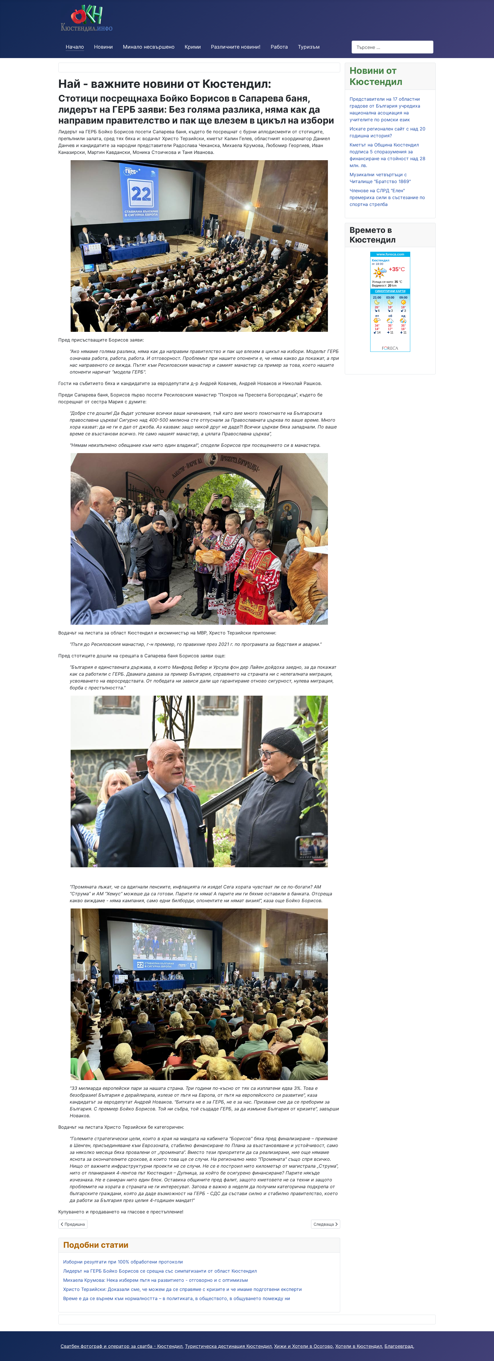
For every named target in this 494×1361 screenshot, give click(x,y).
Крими (193, 47)
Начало (75, 47)
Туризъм (309, 47)
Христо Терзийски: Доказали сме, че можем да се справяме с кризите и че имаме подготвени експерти (182, 1289)
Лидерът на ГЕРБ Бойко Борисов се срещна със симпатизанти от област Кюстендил (160, 1271)
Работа (279, 47)
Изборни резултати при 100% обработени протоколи (123, 1262)
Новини (103, 47)
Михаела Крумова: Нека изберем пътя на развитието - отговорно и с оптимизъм (155, 1280)
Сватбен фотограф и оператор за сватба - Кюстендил (121, 1346)
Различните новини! (235, 47)
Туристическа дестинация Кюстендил (228, 1346)
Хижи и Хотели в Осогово (303, 1346)
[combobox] (392, 47)
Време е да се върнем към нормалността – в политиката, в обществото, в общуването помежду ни (176, 1298)
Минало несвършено (149, 47)
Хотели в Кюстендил (358, 1346)
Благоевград (399, 1346)
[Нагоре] (484, 1350)
